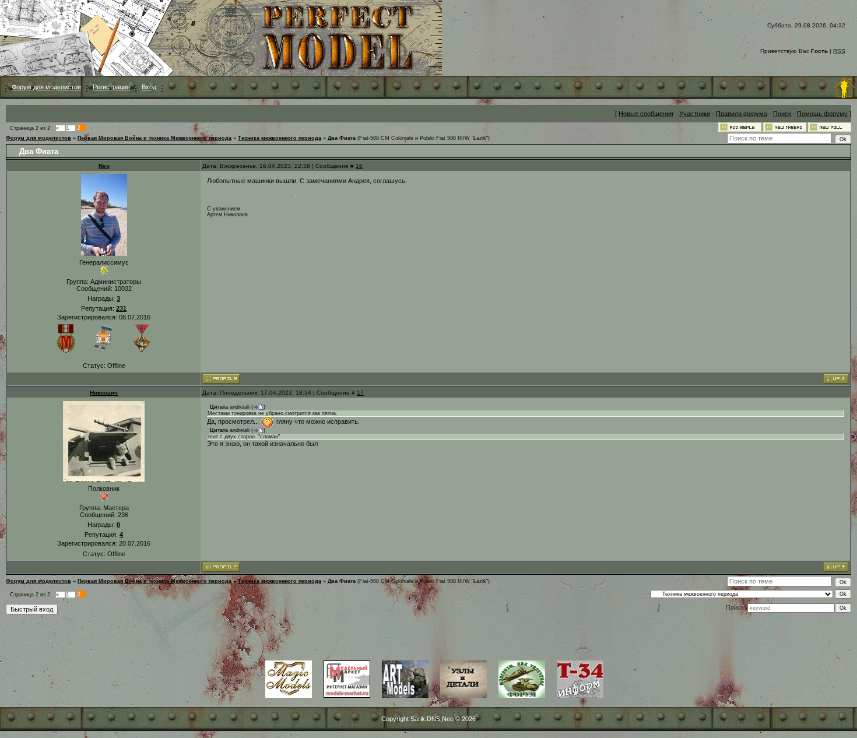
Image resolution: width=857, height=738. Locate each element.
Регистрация (111, 86)
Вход (149, 86)
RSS (839, 51)
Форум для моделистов (46, 86)
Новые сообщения (646, 113)
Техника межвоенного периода (279, 138)
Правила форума (741, 113)
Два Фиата (342, 138)
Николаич (104, 392)
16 (359, 166)
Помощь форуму (822, 113)
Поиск (782, 113)
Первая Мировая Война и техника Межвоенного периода (154, 138)
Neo (104, 166)
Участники (694, 113)
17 (360, 392)
